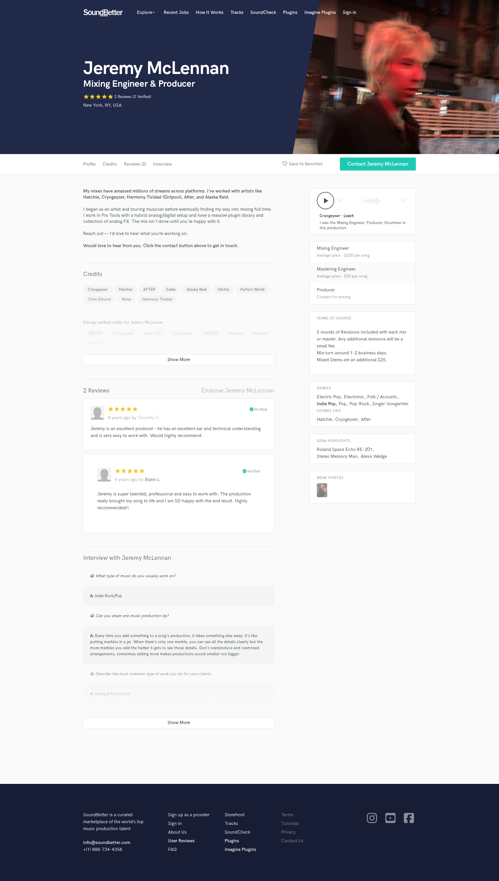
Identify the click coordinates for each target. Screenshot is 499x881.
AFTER (149, 289)
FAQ (172, 849)
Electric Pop (329, 397)
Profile (89, 164)
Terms (287, 815)
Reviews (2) (135, 164)
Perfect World (252, 289)
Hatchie (125, 289)
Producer (326, 290)
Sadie (171, 289)
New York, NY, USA (102, 105)
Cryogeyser (98, 289)
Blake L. (153, 479)
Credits (110, 164)
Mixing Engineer (333, 248)
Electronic (354, 397)
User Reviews (181, 841)
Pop (342, 404)
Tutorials (290, 823)
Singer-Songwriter (390, 404)
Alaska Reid (197, 289)
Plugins (290, 12)
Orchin (223, 289)
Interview (162, 164)
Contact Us (292, 841)
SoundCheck (263, 12)
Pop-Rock (359, 404)
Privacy (288, 832)
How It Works (210, 12)
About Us (177, 832)
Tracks (236, 12)
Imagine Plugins (320, 12)
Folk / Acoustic (382, 397)
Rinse (126, 299)
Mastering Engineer (336, 269)
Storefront (235, 815)
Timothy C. (149, 418)
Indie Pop (326, 404)
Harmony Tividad (157, 299)
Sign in (349, 12)
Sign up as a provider (189, 815)
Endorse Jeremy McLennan (237, 390)
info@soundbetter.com (106, 842)
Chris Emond (99, 299)
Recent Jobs (176, 12)
